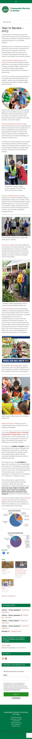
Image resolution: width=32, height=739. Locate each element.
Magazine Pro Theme (18, 731)
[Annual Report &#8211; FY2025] (8, 564)
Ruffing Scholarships (7, 423)
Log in (23, 733)
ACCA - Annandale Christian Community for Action (16, 9)
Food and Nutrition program (12, 196)
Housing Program (9, 309)
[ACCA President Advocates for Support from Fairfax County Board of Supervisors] (21, 564)
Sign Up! (16, 694)
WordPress (17, 733)
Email (5, 675)
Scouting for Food (16, 631)
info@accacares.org (16, 722)
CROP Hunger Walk (15, 365)
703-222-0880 (6, 645)
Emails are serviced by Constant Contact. (12, 689)
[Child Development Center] (8, 582)
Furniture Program (9, 245)
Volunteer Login (16, 726)
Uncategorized (11, 596)
